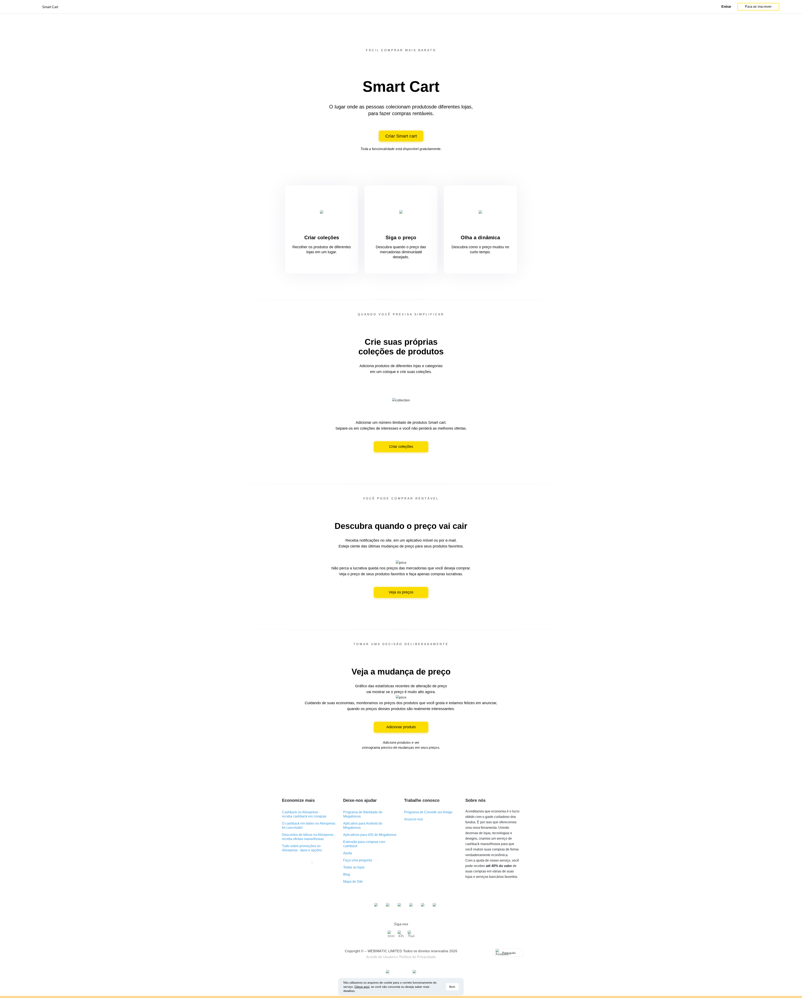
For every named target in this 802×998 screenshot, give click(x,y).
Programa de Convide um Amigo (428, 812)
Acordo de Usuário (381, 957)
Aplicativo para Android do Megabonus (362, 825)
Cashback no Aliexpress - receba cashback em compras (304, 814)
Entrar (726, 6)
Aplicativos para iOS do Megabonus (369, 834)
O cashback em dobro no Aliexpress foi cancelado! (308, 825)
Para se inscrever (758, 6)
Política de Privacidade (417, 957)
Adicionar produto (401, 727)
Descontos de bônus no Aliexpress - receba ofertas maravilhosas (308, 837)
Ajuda (347, 853)
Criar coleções (401, 446)
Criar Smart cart (401, 136)
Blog (346, 874)
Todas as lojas (353, 867)
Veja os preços (401, 592)
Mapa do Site (353, 881)
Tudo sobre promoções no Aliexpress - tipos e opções (302, 848)
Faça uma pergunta (357, 860)
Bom (452, 986)
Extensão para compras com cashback (364, 844)
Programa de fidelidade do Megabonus (362, 814)
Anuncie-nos (413, 819)
